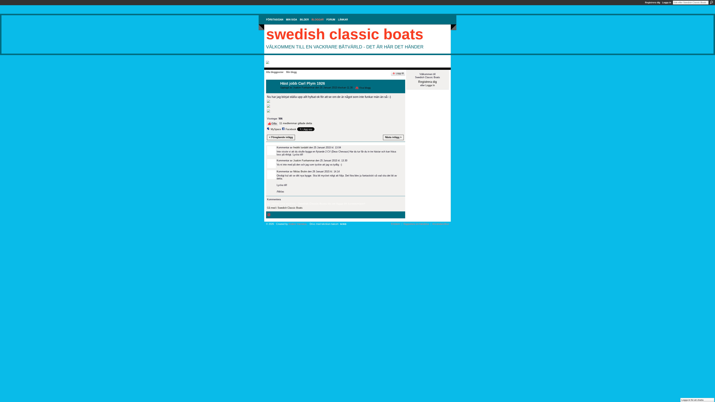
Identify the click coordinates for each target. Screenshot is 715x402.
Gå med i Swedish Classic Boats (285, 207)
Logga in (666, 2)
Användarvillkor (440, 224)
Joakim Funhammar (303, 87)
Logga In (430, 85)
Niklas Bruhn (300, 171)
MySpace (276, 129)
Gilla (274, 123)
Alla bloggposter (274, 72)
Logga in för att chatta (692, 400)
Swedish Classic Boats (344, 34)
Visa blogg (365, 87)
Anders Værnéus (297, 224)
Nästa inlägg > (393, 137)
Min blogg (291, 72)
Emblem (395, 224)
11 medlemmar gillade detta (295, 123)
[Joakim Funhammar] (272, 91)
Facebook (291, 129)
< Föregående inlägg (281, 137)
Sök (711, 2)
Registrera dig (652, 2)
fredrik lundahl (300, 147)
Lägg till (400, 73)
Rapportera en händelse (416, 224)
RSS (269, 215)
